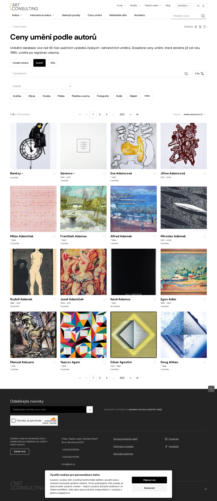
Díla (53, 62)
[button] (211, 389)
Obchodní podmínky (123, 454)
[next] (130, 114)
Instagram (174, 439)
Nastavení (149, 488)
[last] (137, 114)
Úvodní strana (20, 62)
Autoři (39, 62)
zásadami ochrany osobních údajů (145, 409)
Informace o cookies (123, 446)
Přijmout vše (149, 480)
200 (122, 114)
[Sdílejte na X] (200, 27)
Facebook (174, 446)
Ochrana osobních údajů (125, 439)
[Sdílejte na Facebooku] (195, 27)
